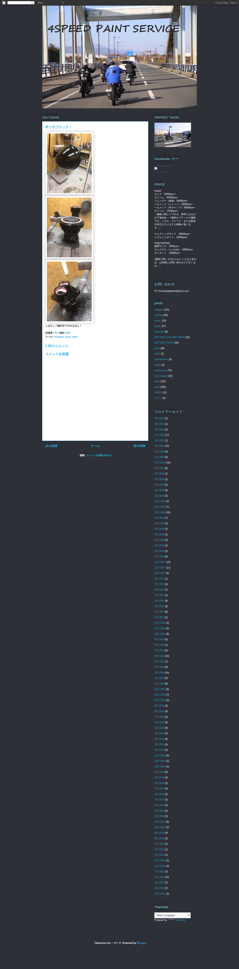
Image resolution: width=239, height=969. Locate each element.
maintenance (161, 359)
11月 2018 (159, 506)
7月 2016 (159, 650)
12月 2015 (159, 689)
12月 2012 (159, 860)
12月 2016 (159, 622)
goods (157, 326)
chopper (58, 336)
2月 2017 (159, 611)
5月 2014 (159, 794)
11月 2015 (159, 694)
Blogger (141, 943)
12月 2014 (159, 755)
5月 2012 (159, 877)
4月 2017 (159, 600)
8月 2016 (159, 645)
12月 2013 (159, 821)
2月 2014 (159, 810)
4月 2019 (159, 479)
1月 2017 (159, 617)
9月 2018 (159, 517)
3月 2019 (159, 484)
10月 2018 (159, 512)
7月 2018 (159, 523)
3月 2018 (159, 545)
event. (157, 320)
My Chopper (160, 376)
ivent (157, 348)
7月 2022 (159, 418)
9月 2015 (159, 705)
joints (157, 353)
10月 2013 (159, 827)
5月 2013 (159, 849)
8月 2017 (159, 578)
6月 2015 (159, 722)
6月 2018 (159, 528)
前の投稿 (139, 445)
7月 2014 (159, 783)
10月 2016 (159, 634)
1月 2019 (159, 495)
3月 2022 (159, 424)
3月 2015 (159, 738)
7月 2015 (159, 716)
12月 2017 (159, 562)
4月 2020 (159, 446)
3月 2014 (159, 805)
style (74, 336)
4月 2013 (159, 854)
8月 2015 (159, 711)
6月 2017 (159, 589)
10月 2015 (159, 700)
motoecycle (160, 370)
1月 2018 (159, 556)
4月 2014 (159, 799)
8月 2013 (159, 838)
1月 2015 (159, 750)
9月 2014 (159, 772)
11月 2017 (159, 567)
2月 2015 (159, 744)
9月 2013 (159, 832)
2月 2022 (159, 429)
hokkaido (159, 331)
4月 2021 (159, 440)
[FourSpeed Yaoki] (155, 169)
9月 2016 (159, 639)
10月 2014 (159, 766)
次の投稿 (51, 445)
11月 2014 (159, 761)
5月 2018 (159, 534)
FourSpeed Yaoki (162, 166)
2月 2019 (159, 490)
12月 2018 (159, 501)
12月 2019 (159, 462)
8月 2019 (159, 468)
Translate (180, 920)
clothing (158, 315)
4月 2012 (159, 882)
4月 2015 (159, 733)
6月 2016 (159, 656)
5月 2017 (159, 595)
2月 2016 (159, 678)
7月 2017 (159, 584)
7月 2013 (159, 843)
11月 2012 (159, 866)
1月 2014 (159, 816)
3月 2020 (159, 451)
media (157, 365)
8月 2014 (159, 777)
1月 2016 (159, 683)
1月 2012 (159, 888)
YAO (56, 332)
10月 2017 (159, 573)
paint (68, 336)
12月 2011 (159, 893)
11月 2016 (159, 628)
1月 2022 (159, 435)
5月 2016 (159, 661)
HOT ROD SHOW (164, 342)
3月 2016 (159, 672)
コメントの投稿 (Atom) (98, 455)
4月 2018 (159, 540)
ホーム (95, 445)
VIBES (158, 392)
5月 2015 (159, 727)
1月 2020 (159, 457)
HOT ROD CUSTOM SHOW (169, 337)
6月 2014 (159, 788)
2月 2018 (159, 551)
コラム (158, 398)
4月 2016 (159, 667)
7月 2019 (159, 473)
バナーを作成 (160, 172)
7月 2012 (159, 871)
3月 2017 (159, 606)
